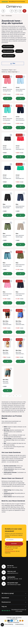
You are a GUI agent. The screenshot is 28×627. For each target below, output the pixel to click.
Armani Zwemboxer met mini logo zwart (7, 148)
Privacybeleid (8, 549)
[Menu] (3, 11)
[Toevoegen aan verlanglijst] (11, 76)
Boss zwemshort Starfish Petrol (7, 265)
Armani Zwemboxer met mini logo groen (20, 177)
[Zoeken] (11, 11)
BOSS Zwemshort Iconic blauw (20, 294)
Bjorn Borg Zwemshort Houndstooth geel (7, 353)
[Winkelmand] (24, 11)
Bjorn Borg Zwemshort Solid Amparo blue (20, 323)
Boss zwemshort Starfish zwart (7, 207)
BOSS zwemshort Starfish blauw (20, 207)
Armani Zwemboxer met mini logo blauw (7, 177)
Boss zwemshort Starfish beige (20, 236)
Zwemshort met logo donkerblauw (20, 119)
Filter (13, 63)
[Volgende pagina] (19, 396)
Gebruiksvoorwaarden (10, 551)
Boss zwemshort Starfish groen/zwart (7, 236)
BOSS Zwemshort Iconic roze (7, 294)
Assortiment (5, 598)
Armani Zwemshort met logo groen (7, 119)
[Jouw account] (20, 11)
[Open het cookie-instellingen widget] (2, 624)
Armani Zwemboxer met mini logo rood (20, 148)
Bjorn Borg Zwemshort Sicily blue (20, 353)
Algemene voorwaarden (13, 622)
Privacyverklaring (9, 624)
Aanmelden (14, 543)
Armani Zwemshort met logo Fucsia (7, 90)
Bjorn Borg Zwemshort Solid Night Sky (7, 323)
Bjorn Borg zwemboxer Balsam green (6, 382)
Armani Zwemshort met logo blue (20, 90)
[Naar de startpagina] (14, 7)
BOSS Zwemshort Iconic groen (20, 265)
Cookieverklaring (19, 624)
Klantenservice (6, 602)
